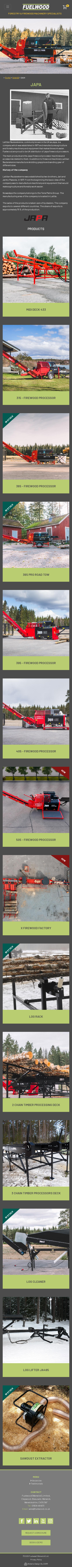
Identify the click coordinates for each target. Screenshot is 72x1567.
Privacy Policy (36, 1559)
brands (15, 77)
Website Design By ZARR (37, 1564)
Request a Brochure (36, 1533)
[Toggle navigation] (7, 6)
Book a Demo (36, 1542)
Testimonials (37, 1483)
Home (8, 77)
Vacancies (36, 1480)
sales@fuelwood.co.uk (39, 1509)
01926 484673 (38, 1505)
